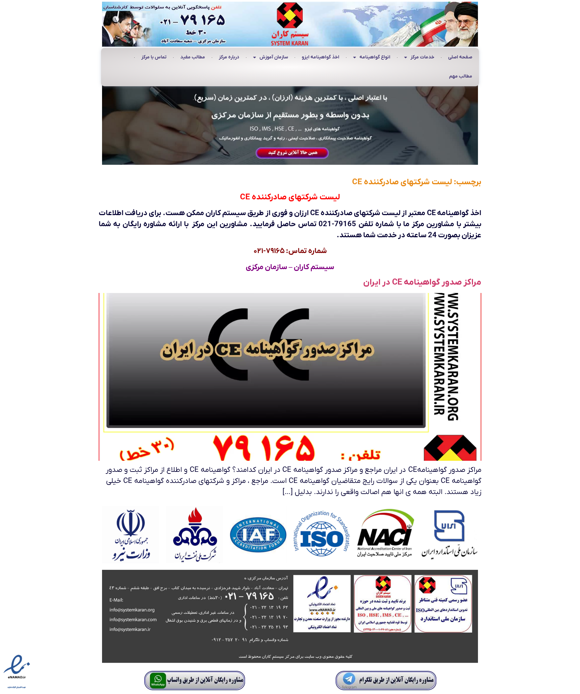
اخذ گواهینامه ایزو (320, 57)
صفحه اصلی (460, 57)
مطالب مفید (192, 57)
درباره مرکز (229, 57)
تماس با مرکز (153, 57)
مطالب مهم (460, 76)
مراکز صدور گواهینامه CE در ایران (422, 282)
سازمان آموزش (273, 57)
